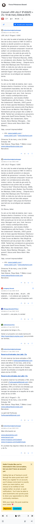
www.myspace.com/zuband (11, 440)
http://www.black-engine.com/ (12, 336)
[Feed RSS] (22, 19)
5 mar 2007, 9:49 (13, 32)
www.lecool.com (7, 437)
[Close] (31, 464)
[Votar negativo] (28, 153)
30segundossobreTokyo (11, 309)
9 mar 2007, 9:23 (13, 428)
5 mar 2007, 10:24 (13, 291)
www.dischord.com (25, 136)
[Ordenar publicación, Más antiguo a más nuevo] (4, 24)
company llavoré (9, 288)
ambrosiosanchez (9, 325)
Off (3, 18)
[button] (3, 521)
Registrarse (7, 508)
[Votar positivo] (21, 153)
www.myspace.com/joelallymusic (13, 442)
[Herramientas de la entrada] (32, 153)
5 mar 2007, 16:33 (13, 327)
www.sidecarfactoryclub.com (12, 146)
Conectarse (17, 508)
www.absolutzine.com (9, 435)
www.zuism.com (10, 136)
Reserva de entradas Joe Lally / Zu (14, 376)
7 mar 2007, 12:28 (13, 351)
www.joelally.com (14, 133)
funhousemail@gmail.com (23, 360)
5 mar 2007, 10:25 (13, 311)
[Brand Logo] (4, 4)
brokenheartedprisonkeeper (12, 30)
